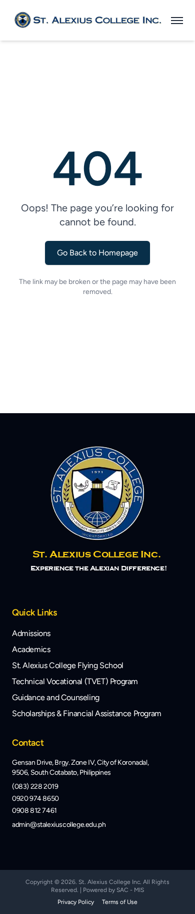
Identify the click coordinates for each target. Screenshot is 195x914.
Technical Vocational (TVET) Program (75, 681)
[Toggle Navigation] (177, 20)
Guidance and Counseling (56, 697)
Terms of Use (120, 901)
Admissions (31, 633)
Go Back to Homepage (97, 252)
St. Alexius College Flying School (68, 665)
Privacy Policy (76, 901)
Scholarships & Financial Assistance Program (87, 713)
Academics (31, 649)
